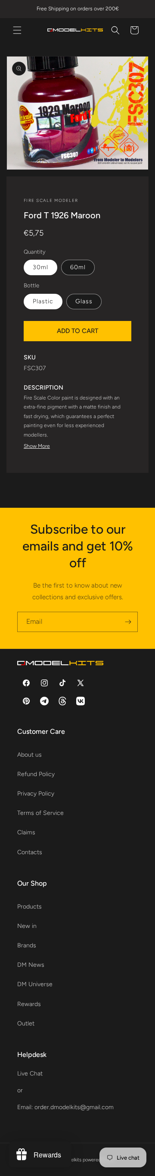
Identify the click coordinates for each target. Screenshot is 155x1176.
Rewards (29, 1004)
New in (27, 926)
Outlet (25, 1023)
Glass (84, 301)
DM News (30, 964)
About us (29, 754)
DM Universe (35, 984)
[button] (17, 30)
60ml (78, 267)
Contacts (29, 852)
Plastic (43, 301)
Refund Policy (36, 774)
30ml (40, 267)
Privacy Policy (35, 793)
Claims (26, 832)
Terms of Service (40, 813)
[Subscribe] (127, 622)
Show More (37, 446)
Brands (26, 945)
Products (29, 906)
